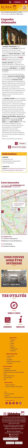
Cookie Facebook (15, 434)
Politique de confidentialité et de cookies (14, 428)
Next (25, 279)
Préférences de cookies (14, 414)
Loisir (12, 345)
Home (3, 12)
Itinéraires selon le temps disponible (14, 372)
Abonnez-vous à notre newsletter (13, 397)
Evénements (7, 368)
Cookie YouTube (15, 436)
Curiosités (10, 363)
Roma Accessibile (10, 384)
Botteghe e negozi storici (14, 361)
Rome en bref (10, 356)
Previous (3, 279)
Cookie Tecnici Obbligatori (15, 431)
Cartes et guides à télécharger (13, 386)
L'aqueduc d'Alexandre (19, 204)
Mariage (12, 347)
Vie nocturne (14, 349)
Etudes (12, 343)
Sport (12, 341)
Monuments (5, 14)
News (5, 374)
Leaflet (13, 234)
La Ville (9, 358)
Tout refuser (19, 442)
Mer (5, 379)
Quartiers (9, 359)
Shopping (13, 350)
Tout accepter (10, 442)
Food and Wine (8, 377)
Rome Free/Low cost (9, 375)
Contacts (7, 395)
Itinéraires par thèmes (10, 370)
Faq (5, 392)
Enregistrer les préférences (10, 438)
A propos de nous (9, 393)
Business (12, 340)
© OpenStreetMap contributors (20, 234)
